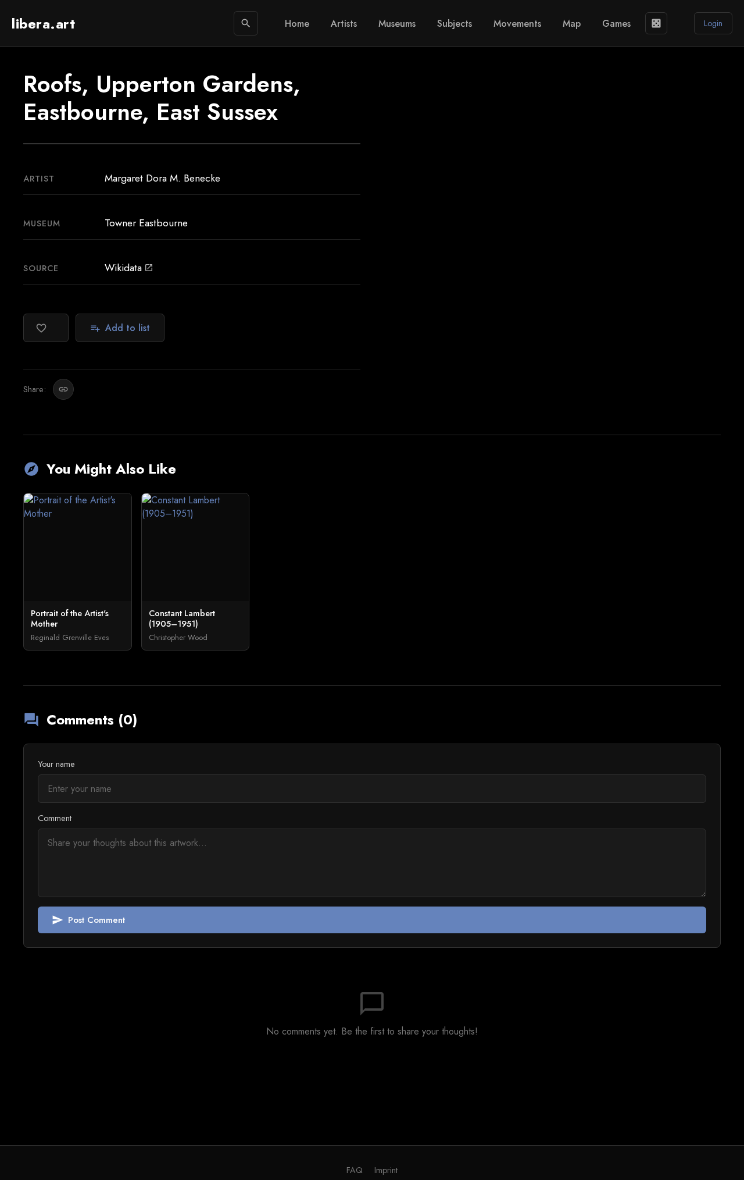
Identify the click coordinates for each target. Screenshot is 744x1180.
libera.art (43, 23)
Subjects (454, 23)
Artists (344, 23)
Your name (56, 764)
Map (572, 23)
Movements (517, 23)
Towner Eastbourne (146, 222)
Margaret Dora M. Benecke (162, 178)
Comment (54, 818)
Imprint (386, 1170)
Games (616, 23)
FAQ (354, 1170)
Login (713, 23)
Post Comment (88, 920)
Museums (397, 23)
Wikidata (129, 267)
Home (297, 23)
